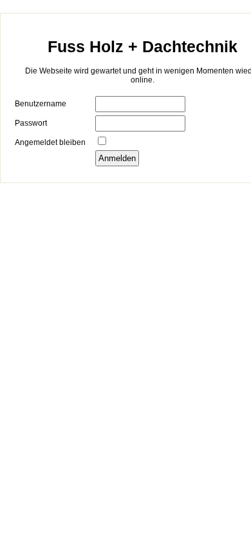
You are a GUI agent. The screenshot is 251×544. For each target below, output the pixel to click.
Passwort (31, 123)
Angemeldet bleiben (50, 142)
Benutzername (40, 103)
